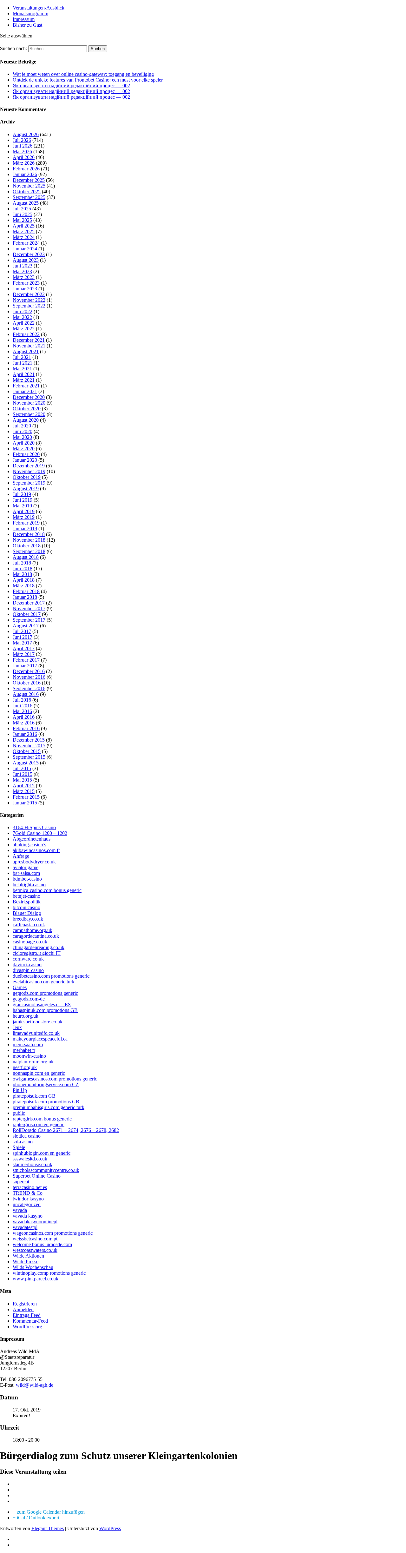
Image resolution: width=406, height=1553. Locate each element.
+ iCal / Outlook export (36, 1517)
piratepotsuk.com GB (34, 1096)
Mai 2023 (22, 271)
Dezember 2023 (29, 254)
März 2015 (24, 791)
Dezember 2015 (29, 740)
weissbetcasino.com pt (35, 1238)
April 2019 (24, 511)
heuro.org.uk (25, 1016)
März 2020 (24, 448)
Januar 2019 (25, 528)
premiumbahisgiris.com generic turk (48, 1107)
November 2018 (29, 540)
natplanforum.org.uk (33, 1061)
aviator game (25, 867)
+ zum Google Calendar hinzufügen (49, 1512)
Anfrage (21, 856)
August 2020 (26, 420)
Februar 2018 (26, 591)
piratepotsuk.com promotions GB (46, 1101)
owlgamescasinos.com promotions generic (55, 1078)
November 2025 (29, 185)
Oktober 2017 (27, 614)
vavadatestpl (25, 1227)
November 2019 (29, 471)
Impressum (24, 19)
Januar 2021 (25, 391)
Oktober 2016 (27, 682)
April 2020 (24, 443)
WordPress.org (27, 1326)
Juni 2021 (22, 363)
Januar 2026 (25, 174)
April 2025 (24, 225)
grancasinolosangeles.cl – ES (42, 1004)
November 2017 (29, 608)
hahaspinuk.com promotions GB (45, 1010)
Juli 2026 (22, 140)
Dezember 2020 (29, 397)
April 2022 (24, 323)
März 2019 (24, 517)
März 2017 (24, 654)
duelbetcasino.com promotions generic (51, 976)
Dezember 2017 (29, 602)
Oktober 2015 (27, 751)
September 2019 (29, 483)
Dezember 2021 (29, 340)
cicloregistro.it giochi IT (37, 953)
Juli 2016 (22, 700)
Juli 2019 (22, 494)
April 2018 (24, 580)
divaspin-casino (28, 970)
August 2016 (26, 694)
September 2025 (29, 197)
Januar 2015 (25, 802)
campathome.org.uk (32, 930)
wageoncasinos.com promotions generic (53, 1233)
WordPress (110, 1528)
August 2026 (26, 134)
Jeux (17, 1027)
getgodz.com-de (29, 998)
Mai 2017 (22, 642)
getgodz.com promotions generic (45, 993)
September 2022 (29, 305)
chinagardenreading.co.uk (38, 947)
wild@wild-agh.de (34, 1385)
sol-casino (23, 1141)
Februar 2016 (26, 728)
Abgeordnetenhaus (31, 839)
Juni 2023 (22, 265)
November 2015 (29, 745)
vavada (20, 1210)
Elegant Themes (47, 1528)
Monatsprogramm (30, 13)
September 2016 (29, 688)
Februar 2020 (26, 454)
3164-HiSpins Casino (34, 827)
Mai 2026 (22, 151)
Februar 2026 (26, 168)
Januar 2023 (25, 288)
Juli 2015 (22, 768)
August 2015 (26, 762)
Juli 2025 (22, 208)
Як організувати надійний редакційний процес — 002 (71, 85)
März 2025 (24, 231)
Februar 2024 (26, 243)
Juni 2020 (22, 431)
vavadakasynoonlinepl (35, 1221)
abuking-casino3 (29, 844)
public (19, 1113)
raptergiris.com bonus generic (42, 1118)
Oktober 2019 (27, 477)
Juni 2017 (22, 637)
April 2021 (24, 374)
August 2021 (26, 351)
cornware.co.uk (28, 959)
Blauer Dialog (27, 913)
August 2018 (26, 557)
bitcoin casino (26, 907)
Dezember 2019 (29, 465)
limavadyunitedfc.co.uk (36, 1033)
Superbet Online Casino (37, 1176)
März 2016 (24, 722)
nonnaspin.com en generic (39, 1073)
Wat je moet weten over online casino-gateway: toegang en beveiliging (83, 74)
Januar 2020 (25, 460)
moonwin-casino (29, 1056)
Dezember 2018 (29, 534)
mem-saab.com (28, 1044)
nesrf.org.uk (25, 1067)
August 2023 (26, 260)
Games (20, 987)
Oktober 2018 (27, 545)
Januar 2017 (25, 665)
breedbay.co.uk (28, 919)
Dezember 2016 (29, 671)
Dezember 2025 (29, 180)
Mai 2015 (22, 780)
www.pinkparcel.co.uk (35, 1278)
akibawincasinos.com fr (36, 850)
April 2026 (24, 157)
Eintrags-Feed (27, 1315)
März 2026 (24, 163)
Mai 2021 (22, 368)
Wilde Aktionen (28, 1256)
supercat (21, 1181)
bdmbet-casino (27, 879)
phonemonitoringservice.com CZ (46, 1084)
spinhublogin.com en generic (41, 1153)
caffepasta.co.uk (29, 924)
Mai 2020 (22, 437)
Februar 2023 (26, 283)
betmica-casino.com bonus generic (47, 890)
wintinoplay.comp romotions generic (49, 1273)
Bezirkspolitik (27, 901)
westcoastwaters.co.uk (35, 1250)
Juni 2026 (22, 146)
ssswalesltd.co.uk (30, 1158)
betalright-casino (29, 884)
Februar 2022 (26, 334)
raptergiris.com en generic (38, 1124)
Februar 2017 (26, 660)
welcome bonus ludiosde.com (42, 1244)
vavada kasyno (28, 1216)
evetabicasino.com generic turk (44, 981)
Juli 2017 (22, 631)
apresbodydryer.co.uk (34, 861)
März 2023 (24, 277)
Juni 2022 (22, 311)
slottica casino (27, 1136)
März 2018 (24, 585)
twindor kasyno (28, 1198)
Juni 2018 (22, 568)
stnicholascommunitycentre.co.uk (46, 1170)
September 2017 (29, 620)
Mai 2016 (22, 711)
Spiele (19, 1147)
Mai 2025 (22, 220)
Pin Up (20, 1090)
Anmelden (23, 1309)
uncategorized (27, 1204)
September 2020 (29, 414)
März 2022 (24, 328)
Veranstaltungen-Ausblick (38, 7)
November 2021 (29, 345)
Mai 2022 (22, 317)
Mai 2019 (22, 505)
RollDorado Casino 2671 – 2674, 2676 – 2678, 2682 (66, 1130)
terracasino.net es (30, 1187)
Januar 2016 (25, 734)
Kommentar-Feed (30, 1321)
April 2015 (24, 785)
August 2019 (26, 488)
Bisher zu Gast (27, 25)
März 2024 (24, 237)
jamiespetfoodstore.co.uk (37, 1021)
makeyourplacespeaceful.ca (40, 1038)
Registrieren (25, 1303)
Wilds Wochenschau (33, 1267)
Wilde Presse (25, 1261)
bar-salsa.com (26, 873)
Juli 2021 (22, 357)
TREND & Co (28, 1193)
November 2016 (29, 677)
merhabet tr (24, 1050)
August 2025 (26, 203)
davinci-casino (27, 964)
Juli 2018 (22, 562)
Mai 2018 (22, 574)
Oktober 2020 (27, 408)
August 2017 (26, 625)
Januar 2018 (25, 597)
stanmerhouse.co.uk (32, 1164)
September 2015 (29, 757)
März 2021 (24, 380)
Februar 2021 (26, 385)
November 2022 (29, 300)
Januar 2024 (25, 248)
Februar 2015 (26, 797)
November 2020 (29, 403)
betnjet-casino (26, 896)
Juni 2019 (22, 500)
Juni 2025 (22, 214)
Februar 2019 (26, 522)
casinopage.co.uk (30, 941)
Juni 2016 (22, 705)
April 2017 (24, 648)
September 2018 (29, 551)
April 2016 (24, 717)
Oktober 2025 (27, 191)
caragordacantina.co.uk (36, 936)
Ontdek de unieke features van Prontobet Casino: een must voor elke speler (88, 80)
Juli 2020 (22, 425)
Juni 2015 (22, 774)
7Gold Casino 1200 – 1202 (40, 833)
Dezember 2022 (29, 294)
